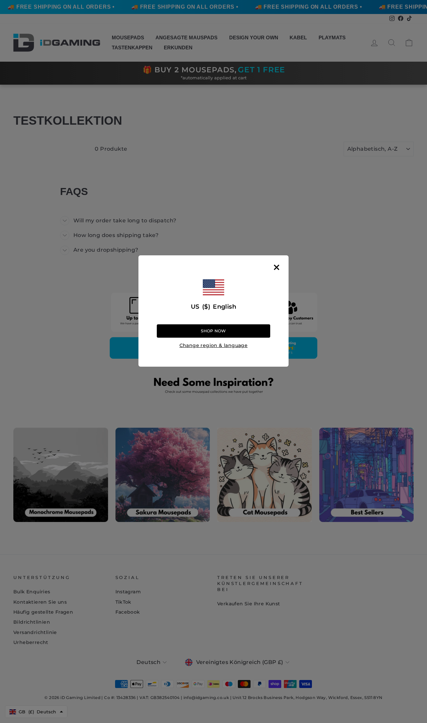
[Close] (277, 267)
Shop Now (213, 330)
